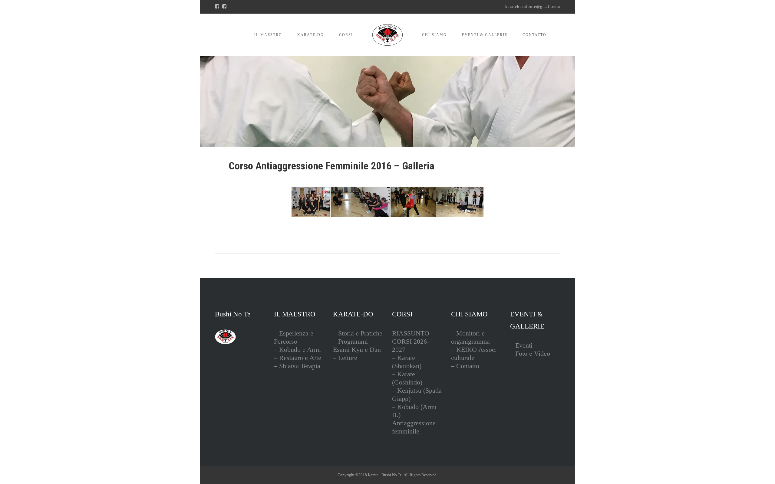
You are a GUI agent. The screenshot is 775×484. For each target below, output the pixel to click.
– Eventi (521, 345)
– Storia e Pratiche (357, 333)
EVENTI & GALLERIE (484, 35)
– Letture (345, 357)
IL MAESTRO (268, 35)
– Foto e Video (530, 353)
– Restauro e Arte (297, 357)
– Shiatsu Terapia (297, 366)
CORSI (346, 35)
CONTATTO (534, 35)
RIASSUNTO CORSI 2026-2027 (410, 341)
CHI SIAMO (434, 35)
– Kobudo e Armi (297, 349)
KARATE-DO (310, 35)
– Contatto (465, 366)
